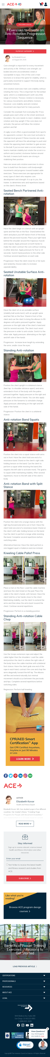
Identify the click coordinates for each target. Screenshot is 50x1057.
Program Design (25, 24)
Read (24, 824)
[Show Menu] (3, 4)
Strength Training (25, 940)
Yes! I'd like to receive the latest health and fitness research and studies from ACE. (24, 868)
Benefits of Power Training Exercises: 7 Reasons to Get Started (25, 949)
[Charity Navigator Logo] (18, 1035)
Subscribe (24, 878)
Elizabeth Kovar (20, 57)
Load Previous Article (24, 966)
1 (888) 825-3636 (25, 1021)
